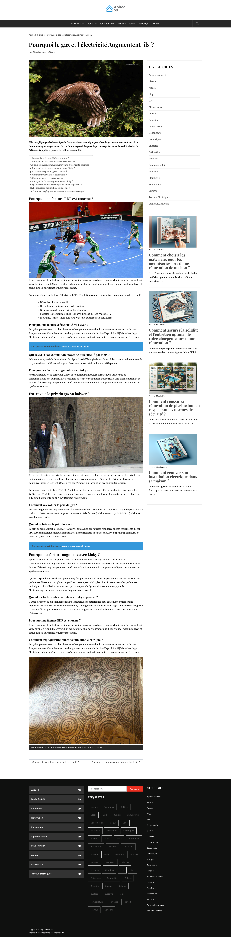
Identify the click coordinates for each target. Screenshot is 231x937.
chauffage (71, 747)
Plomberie (154, 178)
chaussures (133, 814)
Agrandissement (157, 75)
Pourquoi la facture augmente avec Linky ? (52, 181)
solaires (122, 886)
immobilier (134, 838)
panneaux (111, 862)
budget (117, 814)
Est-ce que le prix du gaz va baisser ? (49, 171)
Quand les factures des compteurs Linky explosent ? (57, 184)
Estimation (154, 152)
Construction (107, 24)
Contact (35, 855)
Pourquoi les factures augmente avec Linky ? (53, 168)
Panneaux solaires (158, 165)
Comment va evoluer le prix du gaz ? (49, 175)
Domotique (144, 24)
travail (127, 901)
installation (96, 846)
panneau (95, 862)
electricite (94, 747)
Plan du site (37, 864)
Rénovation (155, 184)
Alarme (152, 81)
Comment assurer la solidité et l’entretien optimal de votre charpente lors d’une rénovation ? (174, 336)
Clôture (153, 113)
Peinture (153, 171)
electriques (128, 830)
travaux (94, 909)
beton (93, 814)
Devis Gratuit (78, 24)
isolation (113, 846)
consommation (83, 747)
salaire (128, 878)
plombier (109, 870)
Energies (121, 24)
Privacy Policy (38, 845)
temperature (97, 901)
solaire (108, 886)
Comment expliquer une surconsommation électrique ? (59, 191)
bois (105, 814)
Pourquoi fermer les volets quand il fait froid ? (115, 762)
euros (119, 838)
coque (113, 822)
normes (134, 854)
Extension (36, 808)
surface (94, 894)
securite (95, 886)
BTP (151, 100)
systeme (109, 894)
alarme (94, 807)
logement (128, 846)
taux (121, 894)
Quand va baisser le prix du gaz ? (47, 178)
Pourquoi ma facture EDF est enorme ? (50, 158)
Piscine (156, 24)
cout (125, 822)
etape (107, 838)
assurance (109, 807)
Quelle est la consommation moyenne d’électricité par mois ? (61, 165)
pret (122, 870)
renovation (112, 878)
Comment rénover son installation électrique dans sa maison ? (173, 476)
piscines (95, 870)
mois (106, 854)
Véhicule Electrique (159, 203)
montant (119, 854)
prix (101, 747)
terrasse (114, 901)
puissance (96, 878)
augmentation (61, 747)
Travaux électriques (159, 197)
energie (94, 838)
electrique (112, 830)
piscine (125, 862)
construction (97, 822)
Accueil (35, 790)
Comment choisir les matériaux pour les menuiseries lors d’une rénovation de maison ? (169, 261)
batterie (124, 807)
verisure (109, 909)
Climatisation (156, 107)
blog (44, 747)
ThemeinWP (59, 933)
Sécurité (153, 190)
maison (94, 854)
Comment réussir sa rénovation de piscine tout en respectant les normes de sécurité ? (174, 407)
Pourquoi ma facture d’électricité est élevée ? (53, 161)
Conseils (92, 24)
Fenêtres (153, 158)
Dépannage (155, 132)
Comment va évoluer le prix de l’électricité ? (55, 762)
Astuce (132, 24)
